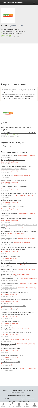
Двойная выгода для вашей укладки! (12, 200)
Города (4, 390)
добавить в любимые (17, 26)
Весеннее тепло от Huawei (9, 238)
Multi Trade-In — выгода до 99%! (10, 256)
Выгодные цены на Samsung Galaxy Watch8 (14, 187)
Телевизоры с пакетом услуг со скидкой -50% (14, 292)
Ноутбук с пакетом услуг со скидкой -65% (13, 306)
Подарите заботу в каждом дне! (10, 321)
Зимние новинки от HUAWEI (9, 368)
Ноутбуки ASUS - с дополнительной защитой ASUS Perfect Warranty (14, 32)
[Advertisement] (19, 60)
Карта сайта (17, 390)
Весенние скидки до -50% (8, 344)
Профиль (34, 406)
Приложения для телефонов (19, 395)
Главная (3, 406)
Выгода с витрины (6, 274)
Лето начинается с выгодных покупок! (12, 207)
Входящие (26, 406)
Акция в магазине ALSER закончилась (15, 2)
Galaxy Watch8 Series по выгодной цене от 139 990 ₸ (17, 218)
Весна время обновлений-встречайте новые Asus (16, 299)
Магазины (18, 406)
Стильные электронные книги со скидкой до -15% (16, 332)
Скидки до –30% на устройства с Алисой (13, 160)
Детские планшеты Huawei (9, 288)
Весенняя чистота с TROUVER (10, 278)
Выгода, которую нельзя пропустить (12, 355)
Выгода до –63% (6, 328)
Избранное (11, 405)
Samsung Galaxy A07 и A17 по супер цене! (13, 180)
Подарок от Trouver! (7, 175)
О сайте (30, 390)
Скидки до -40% (5, 339)
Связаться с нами (17, 393)
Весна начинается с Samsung (10, 283)
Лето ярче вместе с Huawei (9, 155)
